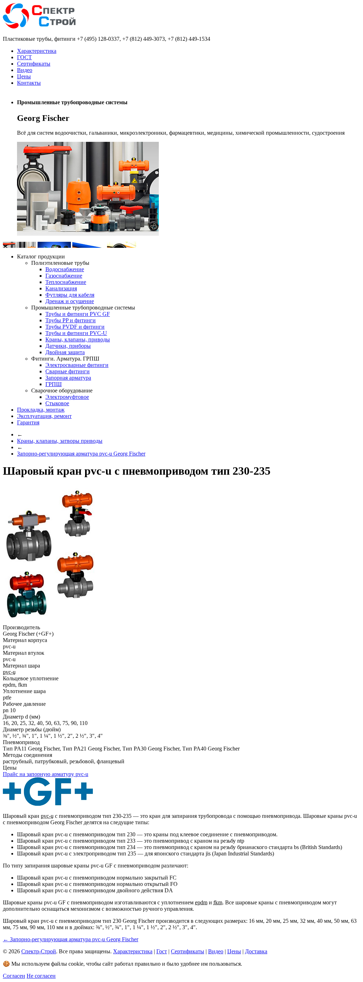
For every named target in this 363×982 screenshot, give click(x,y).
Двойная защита (65, 352)
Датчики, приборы (68, 346)
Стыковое (57, 403)
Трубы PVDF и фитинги (75, 327)
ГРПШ (53, 384)
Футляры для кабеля (69, 295)
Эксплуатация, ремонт (44, 416)
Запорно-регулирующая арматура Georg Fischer (81, 454)
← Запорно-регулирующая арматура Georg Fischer (70, 939)
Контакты (29, 83)
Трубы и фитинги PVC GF (77, 314)
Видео (24, 70)
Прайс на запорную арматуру (45, 774)
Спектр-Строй (38, 951)
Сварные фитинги (67, 371)
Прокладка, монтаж (41, 410)
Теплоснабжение (65, 282)
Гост (161, 951)
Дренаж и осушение (69, 301)
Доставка (256, 951)
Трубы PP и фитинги (70, 320)
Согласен (14, 976)
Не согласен (41, 976)
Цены (24, 76)
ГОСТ (24, 57)
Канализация (61, 288)
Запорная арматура (68, 378)
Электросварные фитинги (76, 365)
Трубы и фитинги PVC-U (76, 333)
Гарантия (28, 422)
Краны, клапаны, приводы (77, 339)
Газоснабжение (63, 276)
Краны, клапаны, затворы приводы (59, 441)
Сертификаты (33, 64)
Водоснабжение (64, 269)
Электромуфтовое (67, 397)
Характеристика (36, 51)
